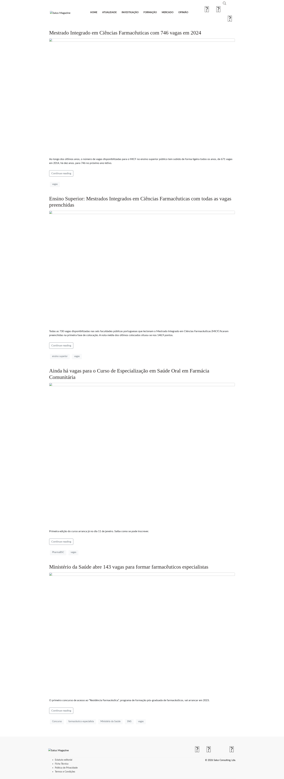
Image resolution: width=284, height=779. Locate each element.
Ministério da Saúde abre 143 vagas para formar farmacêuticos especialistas (128, 567)
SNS (129, 721)
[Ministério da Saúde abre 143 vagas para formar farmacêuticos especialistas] (142, 634)
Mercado (167, 12)
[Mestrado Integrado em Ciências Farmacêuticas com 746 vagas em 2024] (142, 96)
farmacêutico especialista (81, 721)
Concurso (57, 721)
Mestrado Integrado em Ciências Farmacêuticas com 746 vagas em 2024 (125, 33)
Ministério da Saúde (110, 721)
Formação (150, 12)
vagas (55, 184)
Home (93, 12)
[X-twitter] (230, 10)
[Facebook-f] (207, 10)
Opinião (183, 12)
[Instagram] (218, 10)
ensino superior (60, 356)
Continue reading (61, 173)
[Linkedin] (230, 19)
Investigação (130, 12)
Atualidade (109, 12)
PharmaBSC (58, 552)
